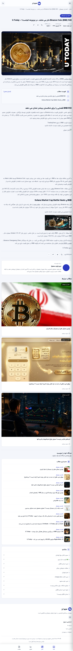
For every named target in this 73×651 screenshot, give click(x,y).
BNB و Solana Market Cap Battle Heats (53, 100)
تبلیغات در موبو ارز (67, 632)
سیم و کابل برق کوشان (35, 555)
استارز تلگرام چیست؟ (35, 594)
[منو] (70, 3)
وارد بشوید (55, 456)
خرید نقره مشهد (35, 581)
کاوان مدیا (31, 642)
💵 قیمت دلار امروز (35, 560)
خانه (70, 9)
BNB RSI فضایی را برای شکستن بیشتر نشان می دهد (50, 96)
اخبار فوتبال (35, 573)
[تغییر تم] (3, 3)
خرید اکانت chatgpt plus (35, 577)
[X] (34, 25)
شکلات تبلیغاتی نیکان (35, 568)
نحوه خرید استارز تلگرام (35, 590)
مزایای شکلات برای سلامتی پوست (35, 586)
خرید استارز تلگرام (35, 564)
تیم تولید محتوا (67, 26)
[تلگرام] (38, 25)
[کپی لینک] (41, 25)
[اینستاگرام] (70, 617)
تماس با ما (69, 629)
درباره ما (69, 625)
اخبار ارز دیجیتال (63, 9)
